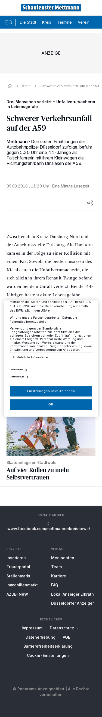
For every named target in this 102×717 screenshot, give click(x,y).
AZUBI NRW (17, 594)
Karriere (58, 576)
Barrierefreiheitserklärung (48, 646)
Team (56, 566)
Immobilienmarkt (22, 585)
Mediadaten (62, 557)
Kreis (46, 22)
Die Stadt (28, 22)
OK (50, 404)
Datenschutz (62, 628)
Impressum (32, 628)
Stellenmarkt (18, 576)
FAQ (54, 585)
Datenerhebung (40, 637)
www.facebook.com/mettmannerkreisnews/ (48, 528)
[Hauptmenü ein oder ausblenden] (8, 22)
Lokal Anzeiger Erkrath (72, 594)
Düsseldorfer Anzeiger (72, 603)
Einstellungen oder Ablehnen (51, 391)
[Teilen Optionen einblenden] (90, 203)
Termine (64, 22)
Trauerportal (18, 566)
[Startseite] (10, 86)
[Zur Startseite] (51, 7)
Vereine (85, 22)
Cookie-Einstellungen (48, 655)
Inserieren (16, 557)
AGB (66, 637)
